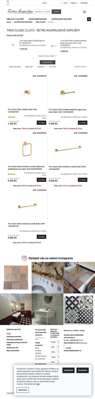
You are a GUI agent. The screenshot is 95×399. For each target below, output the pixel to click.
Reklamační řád (12, 348)
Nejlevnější (29, 67)
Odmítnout (68, 370)
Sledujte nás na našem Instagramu (50, 258)
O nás (44, 3)
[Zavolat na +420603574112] (19, 1)
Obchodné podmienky (15, 339)
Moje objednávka (13, 350)
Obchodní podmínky (14, 336)
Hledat (56, 12)
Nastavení (23, 390)
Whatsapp (83, 343)
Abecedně (52, 67)
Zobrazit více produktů (46, 56)
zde (38, 384)
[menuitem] (15, 19)
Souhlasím (82, 370)
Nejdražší (41, 67)
